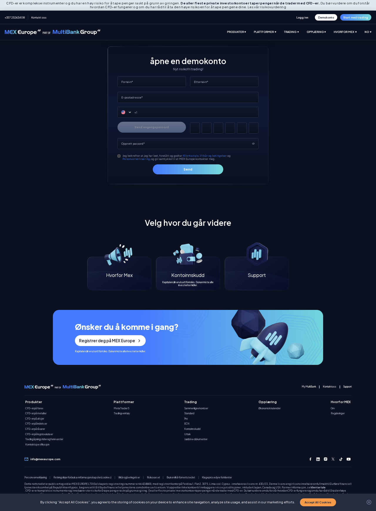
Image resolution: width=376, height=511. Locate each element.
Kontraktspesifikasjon (37, 444)
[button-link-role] (302, 17)
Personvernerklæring (136, 159)
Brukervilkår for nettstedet (181, 477)
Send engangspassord (152, 127)
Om (333, 408)
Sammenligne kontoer (196, 408)
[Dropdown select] (128, 112)
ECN (186, 424)
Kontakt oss (38, 17)
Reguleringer (338, 413)
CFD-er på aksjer (34, 419)
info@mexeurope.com (45, 459)
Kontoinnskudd (192, 429)
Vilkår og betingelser (213, 155)
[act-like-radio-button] (240, 32)
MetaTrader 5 (121, 408)
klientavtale (317, 487)
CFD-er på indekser (36, 424)
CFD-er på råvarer (35, 429)
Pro (186, 419)
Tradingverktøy (122, 413)
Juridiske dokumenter (195, 439)
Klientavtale (191, 155)
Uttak (187, 434)
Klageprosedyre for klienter (217, 477)
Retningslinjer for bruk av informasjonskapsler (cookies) (82, 477)
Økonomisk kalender (269, 408)
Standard (189, 413)
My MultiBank (309, 386)
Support (347, 386)
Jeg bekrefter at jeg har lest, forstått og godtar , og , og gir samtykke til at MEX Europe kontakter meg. (176, 157)
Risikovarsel (153, 477)
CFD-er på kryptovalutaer (39, 434)
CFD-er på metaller (35, 413)
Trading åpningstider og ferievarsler (44, 439)
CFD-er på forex (34, 408)
